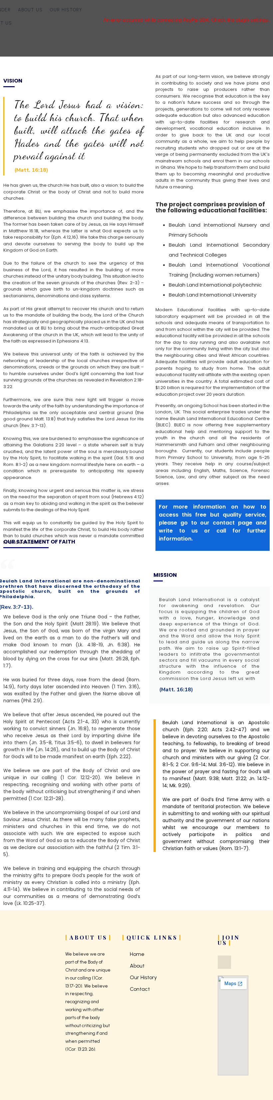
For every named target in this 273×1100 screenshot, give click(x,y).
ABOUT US (30, 9)
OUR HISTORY (66, 9)
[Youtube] (224, 962)
